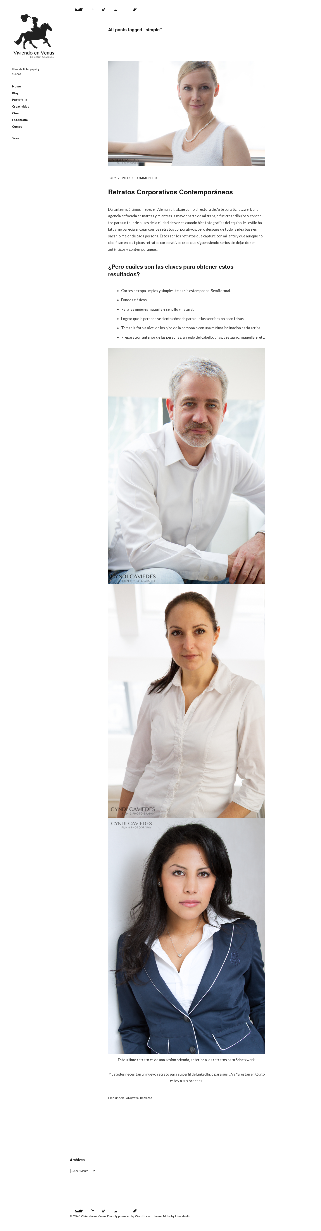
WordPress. (143, 1216)
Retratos (146, 1098)
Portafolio (19, 99)
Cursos (17, 126)
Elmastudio (182, 1216)
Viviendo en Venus (34, 36)
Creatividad (20, 106)
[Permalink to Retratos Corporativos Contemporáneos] (186, 164)
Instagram (96, 5)
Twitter (73, 5)
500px (107, 5)
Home (16, 86)
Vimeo (119, 5)
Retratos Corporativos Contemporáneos (170, 191)
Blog (15, 93)
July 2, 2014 (119, 178)
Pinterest (131, 5)
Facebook (84, 5)
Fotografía (20, 120)
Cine (15, 113)
